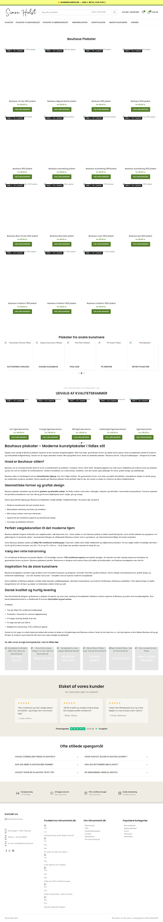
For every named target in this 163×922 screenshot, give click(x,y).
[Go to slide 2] (81, 373)
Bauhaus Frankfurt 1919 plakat (22, 303)
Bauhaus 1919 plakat (101, 101)
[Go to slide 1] (79, 373)
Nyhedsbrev (90, 836)
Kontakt (88, 834)
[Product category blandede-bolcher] (68, 658)
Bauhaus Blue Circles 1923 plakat (22, 236)
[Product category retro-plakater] (138, 355)
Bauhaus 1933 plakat (22, 168)
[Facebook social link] (6, 851)
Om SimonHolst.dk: (94, 820)
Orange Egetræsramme (50, 429)
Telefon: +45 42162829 (17, 837)
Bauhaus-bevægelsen (14, 573)
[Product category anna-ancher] (42, 658)
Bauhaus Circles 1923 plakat (22, 101)
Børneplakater (130, 825)
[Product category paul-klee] (75, 355)
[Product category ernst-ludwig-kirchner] (146, 658)
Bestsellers (128, 836)
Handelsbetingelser (93, 831)
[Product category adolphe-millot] (16, 658)
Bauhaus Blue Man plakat (62, 236)
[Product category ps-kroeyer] (106, 355)
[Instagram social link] (9, 851)
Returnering (89, 825)
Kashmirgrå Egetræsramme (113, 429)
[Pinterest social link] (13, 851)
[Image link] (22, 822)
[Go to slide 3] (84, 373)
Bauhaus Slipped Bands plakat (61, 101)
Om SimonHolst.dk (92, 839)
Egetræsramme (144, 429)
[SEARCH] (115, 12)
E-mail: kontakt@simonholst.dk (20, 843)
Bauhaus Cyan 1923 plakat (101, 236)
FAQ (86, 828)
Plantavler (128, 834)
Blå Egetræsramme (81, 429)
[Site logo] (21, 12)
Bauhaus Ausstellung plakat (62, 168)
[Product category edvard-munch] (94, 658)
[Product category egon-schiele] (120, 658)
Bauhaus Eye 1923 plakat (140, 236)
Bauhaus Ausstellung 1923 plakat (140, 168)
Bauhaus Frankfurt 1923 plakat (61, 303)
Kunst (126, 831)
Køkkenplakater (130, 828)
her (56, 642)
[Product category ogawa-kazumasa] (44, 355)
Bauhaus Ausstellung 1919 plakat (101, 168)
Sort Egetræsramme (19, 429)
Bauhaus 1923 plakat (140, 101)
